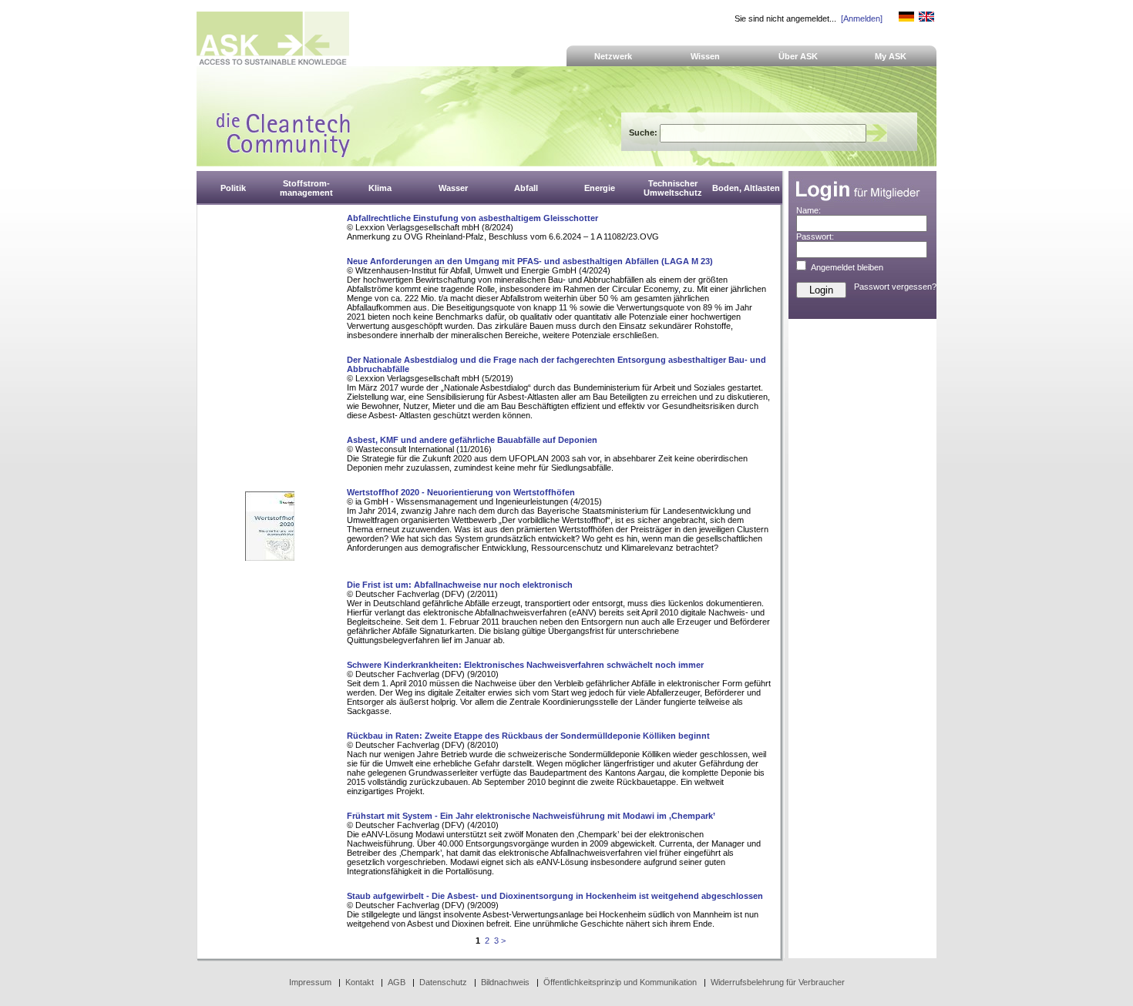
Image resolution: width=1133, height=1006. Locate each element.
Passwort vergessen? (895, 286)
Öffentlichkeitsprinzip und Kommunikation (620, 982)
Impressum (310, 982)
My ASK (890, 56)
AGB (396, 982)
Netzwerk (613, 56)
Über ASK (798, 56)
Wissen (705, 56)
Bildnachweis (505, 982)
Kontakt (359, 982)
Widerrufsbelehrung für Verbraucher (778, 982)
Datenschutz (443, 982)
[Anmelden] (862, 18)
